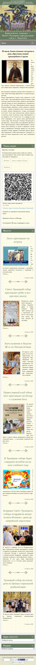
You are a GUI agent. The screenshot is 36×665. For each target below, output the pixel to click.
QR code (6, 160)
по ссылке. (6, 205)
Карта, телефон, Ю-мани (19, 160)
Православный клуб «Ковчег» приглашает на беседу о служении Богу (18, 396)
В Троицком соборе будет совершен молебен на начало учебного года (18, 462)
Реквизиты (7, 167)
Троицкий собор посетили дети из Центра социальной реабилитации (18, 583)
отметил (13, 561)
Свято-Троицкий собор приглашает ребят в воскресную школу (18, 293)
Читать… (6, 274)
